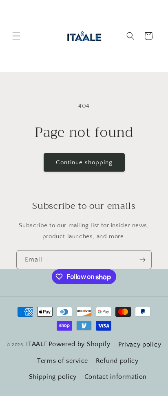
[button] (16, 36)
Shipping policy (53, 376)
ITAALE (36, 344)
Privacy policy (139, 344)
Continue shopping (84, 162)
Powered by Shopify (80, 344)
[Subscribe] (142, 259)
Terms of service (62, 361)
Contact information (115, 376)
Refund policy (117, 361)
